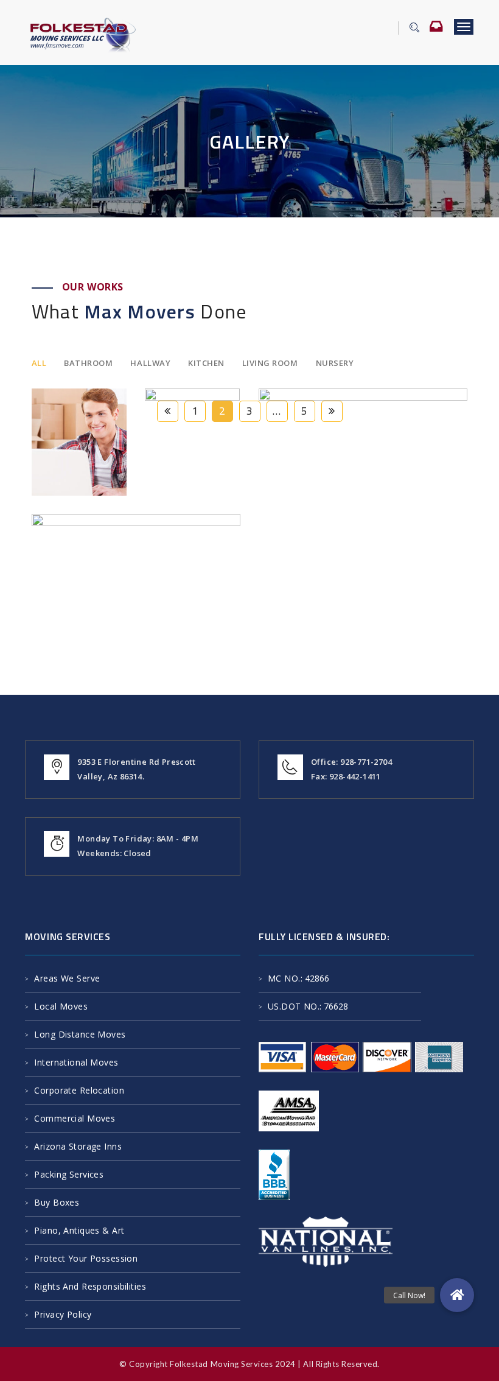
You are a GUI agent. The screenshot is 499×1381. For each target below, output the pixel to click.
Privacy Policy (62, 1314)
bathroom (88, 362)
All (39, 362)
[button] (457, 1295)
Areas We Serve (67, 978)
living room (270, 362)
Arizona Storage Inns (78, 1146)
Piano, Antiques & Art (79, 1230)
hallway (150, 362)
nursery (335, 362)
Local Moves (61, 1006)
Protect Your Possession (86, 1258)
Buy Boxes (56, 1202)
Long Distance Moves (79, 1034)
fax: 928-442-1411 (346, 776)
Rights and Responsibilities (90, 1286)
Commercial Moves (74, 1118)
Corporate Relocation (79, 1090)
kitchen (206, 362)
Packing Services (68, 1174)
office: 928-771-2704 (351, 761)
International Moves (76, 1062)
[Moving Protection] (56, 407)
